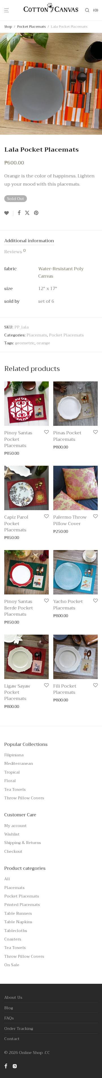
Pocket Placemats (31, 26)
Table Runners (18, 913)
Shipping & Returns (22, 842)
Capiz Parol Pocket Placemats (16, 523)
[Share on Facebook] (19, 213)
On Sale (11, 964)
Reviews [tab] (15, 252)
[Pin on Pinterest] (36, 213)
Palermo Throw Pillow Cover (70, 520)
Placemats (37, 335)
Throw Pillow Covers (24, 797)
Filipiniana (14, 754)
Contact (12, 1038)
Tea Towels (15, 789)
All (7, 878)
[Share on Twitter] (27, 213)
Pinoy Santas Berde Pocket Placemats (18, 608)
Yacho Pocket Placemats (68, 605)
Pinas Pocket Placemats (67, 436)
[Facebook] (5, 1065)
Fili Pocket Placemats (64, 689)
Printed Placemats (22, 904)
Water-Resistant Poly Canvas (61, 272)
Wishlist (12, 834)
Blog (8, 1007)
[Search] (89, 10)
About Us (13, 997)
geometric (25, 343)
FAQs (9, 1018)
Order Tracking (18, 1028)
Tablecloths (15, 930)
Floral (10, 780)
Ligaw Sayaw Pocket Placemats (17, 692)
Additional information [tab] (29, 241)
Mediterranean (18, 763)
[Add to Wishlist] (8, 213)
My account (15, 825)
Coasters (12, 939)
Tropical (12, 772)
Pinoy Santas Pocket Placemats (18, 439)
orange (43, 343)
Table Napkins (18, 921)
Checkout (13, 851)
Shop (8, 26)
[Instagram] (14, 1065)
